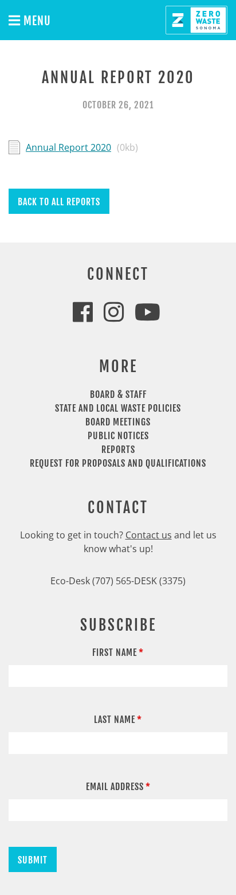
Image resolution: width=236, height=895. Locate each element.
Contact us (148, 535)
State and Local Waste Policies (118, 408)
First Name (114, 652)
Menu (36, 21)
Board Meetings (118, 422)
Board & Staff (118, 394)
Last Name (114, 719)
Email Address (115, 786)
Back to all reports (59, 202)
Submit (33, 860)
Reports (118, 449)
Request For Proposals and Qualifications (118, 463)
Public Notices (118, 435)
